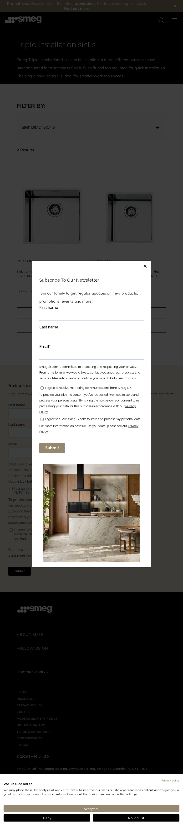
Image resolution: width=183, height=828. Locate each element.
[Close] (145, 265)
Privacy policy (170, 780)
